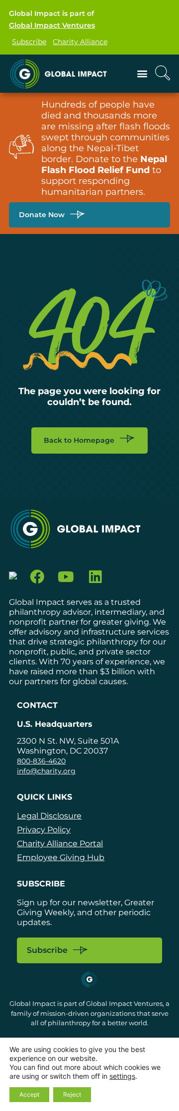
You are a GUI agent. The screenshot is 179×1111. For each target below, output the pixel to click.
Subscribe (29, 41)
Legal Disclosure (49, 815)
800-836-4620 (41, 761)
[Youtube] (66, 577)
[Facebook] (37, 577)
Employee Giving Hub (60, 857)
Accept (29, 1094)
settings (122, 1076)
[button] (142, 73)
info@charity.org (46, 770)
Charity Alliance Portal (60, 843)
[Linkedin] (95, 577)
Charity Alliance (80, 41)
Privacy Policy (44, 829)
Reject (72, 1094)
